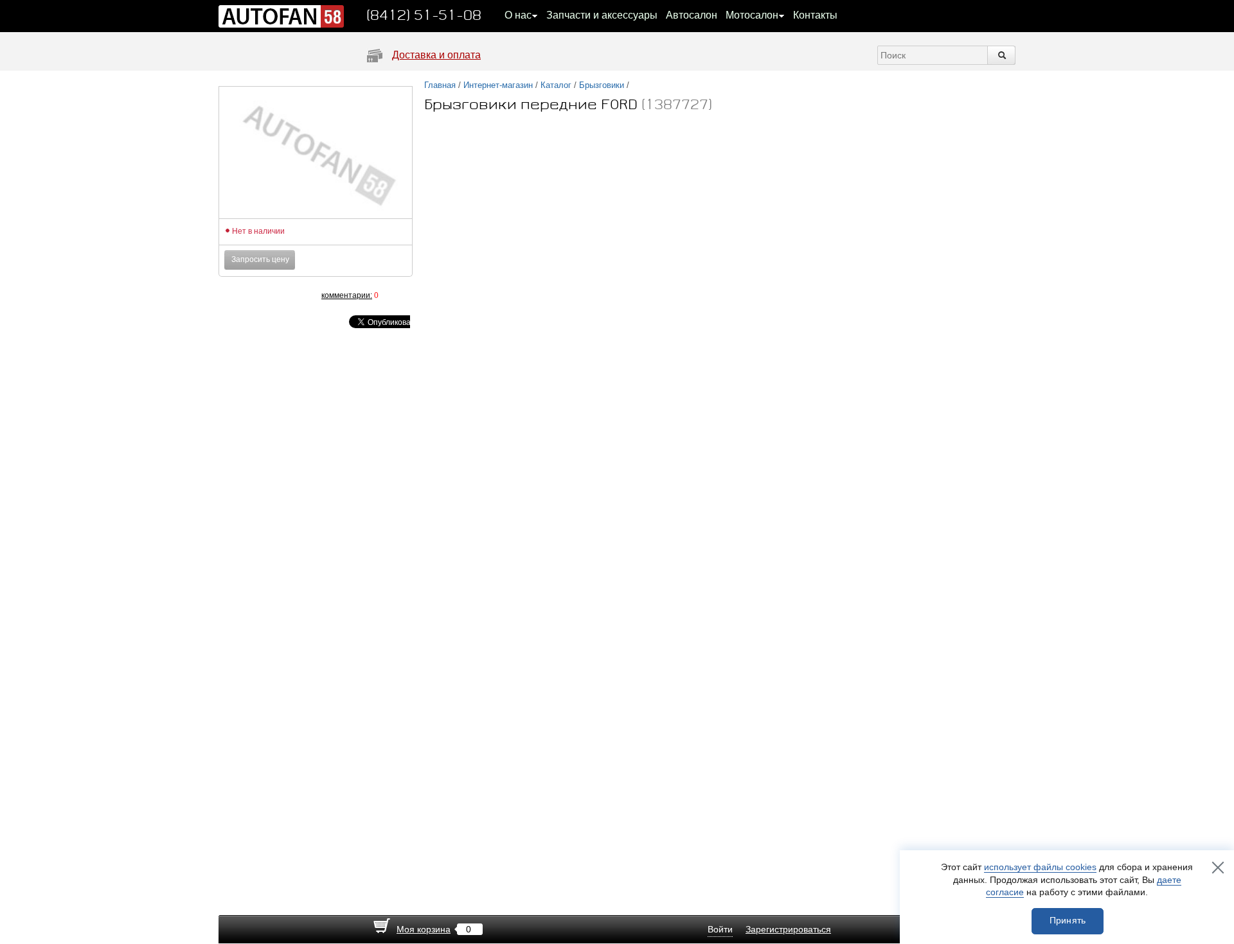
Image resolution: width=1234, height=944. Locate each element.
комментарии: (346, 295)
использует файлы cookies (1040, 867)
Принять (1068, 920)
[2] (257, 295)
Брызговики (601, 85)
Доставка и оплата (436, 54)
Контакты (815, 15)
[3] (270, 295)
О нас (518, 15)
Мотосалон (752, 15)
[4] (282, 295)
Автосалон (691, 15)
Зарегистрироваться (788, 929)
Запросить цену (260, 259)
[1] (244, 295)
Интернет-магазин (498, 85)
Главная (440, 85)
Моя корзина (424, 929)
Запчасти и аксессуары (601, 15)
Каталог (556, 85)
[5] (295, 295)
